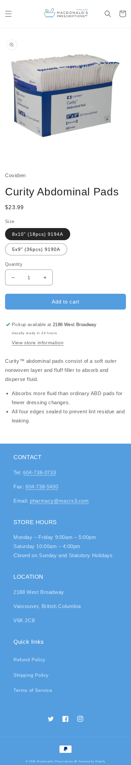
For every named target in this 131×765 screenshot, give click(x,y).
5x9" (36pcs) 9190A (36, 249)
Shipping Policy (31, 675)
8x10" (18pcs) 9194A (37, 234)
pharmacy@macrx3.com (59, 501)
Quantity (14, 264)
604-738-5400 (42, 486)
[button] (8, 13)
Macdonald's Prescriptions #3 (57, 761)
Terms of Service (32, 690)
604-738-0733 (39, 472)
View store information (37, 342)
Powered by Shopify (92, 761)
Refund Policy (29, 659)
